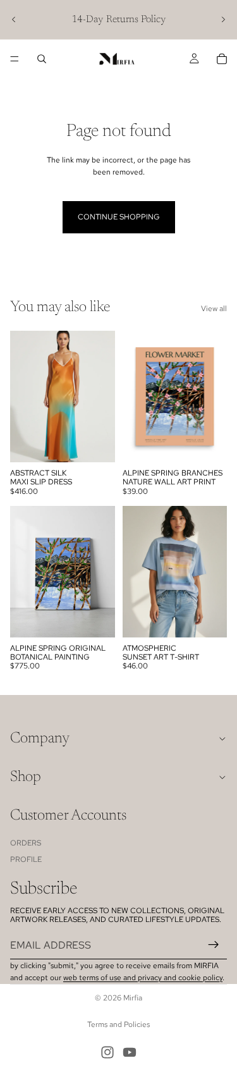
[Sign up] (213, 945)
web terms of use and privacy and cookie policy (142, 978)
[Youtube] (129, 1052)
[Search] (42, 59)
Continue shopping (119, 217)
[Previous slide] (14, 20)
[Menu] (14, 58)
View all (214, 309)
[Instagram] (107, 1052)
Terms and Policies (118, 1024)
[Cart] (222, 59)
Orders (25, 843)
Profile (26, 859)
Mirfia (132, 998)
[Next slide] (223, 20)
